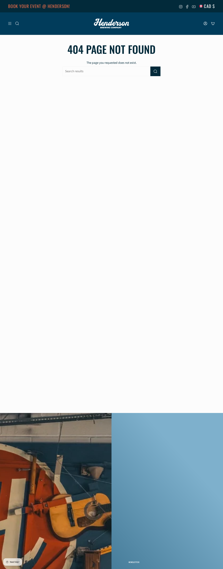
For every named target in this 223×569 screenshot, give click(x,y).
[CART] (213, 23)
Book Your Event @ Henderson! (39, 6)
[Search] (155, 71)
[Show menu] (10, 23)
